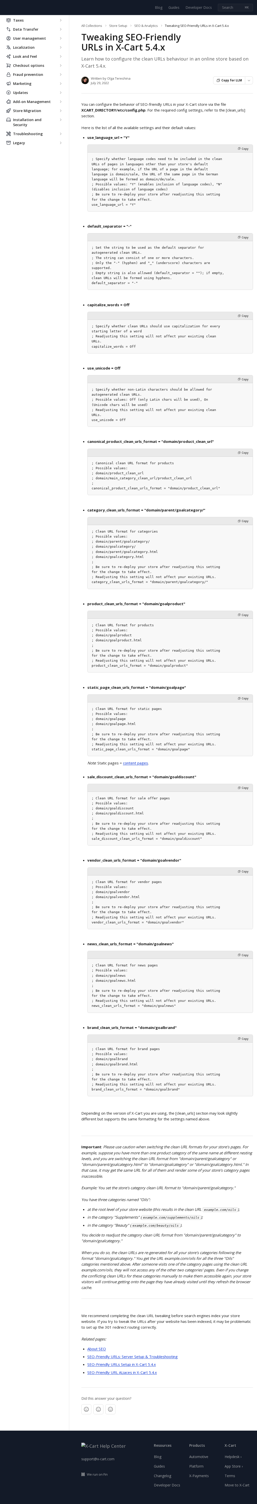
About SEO (96, 1348)
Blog (158, 7)
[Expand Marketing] (60, 83)
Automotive (198, 1456)
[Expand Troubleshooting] (60, 133)
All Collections (91, 25)
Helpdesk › (233, 1456)
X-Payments (199, 1475)
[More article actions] (249, 80)
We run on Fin (97, 1474)
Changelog (162, 1475)
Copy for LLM (231, 80)
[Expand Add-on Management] (60, 101)
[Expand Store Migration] (60, 110)
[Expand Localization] (60, 47)
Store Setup (118, 25)
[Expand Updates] (60, 92)
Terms (230, 1475)
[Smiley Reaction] (110, 1409)
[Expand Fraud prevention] (60, 74)
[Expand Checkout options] (60, 65)
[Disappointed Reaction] (86, 1409)
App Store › (234, 1466)
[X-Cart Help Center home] (5, 8)
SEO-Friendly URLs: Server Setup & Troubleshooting (132, 1356)
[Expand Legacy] (60, 142)
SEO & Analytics (146, 25)
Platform (196, 1466)
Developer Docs (198, 7)
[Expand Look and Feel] (60, 56)
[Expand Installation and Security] (60, 119)
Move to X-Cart (237, 1485)
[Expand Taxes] (60, 20)
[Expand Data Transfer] (60, 29)
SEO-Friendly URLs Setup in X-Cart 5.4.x (121, 1364)
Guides (173, 7)
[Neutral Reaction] (98, 1409)
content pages (135, 762)
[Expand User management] (60, 38)
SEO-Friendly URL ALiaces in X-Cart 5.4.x (122, 1372)
